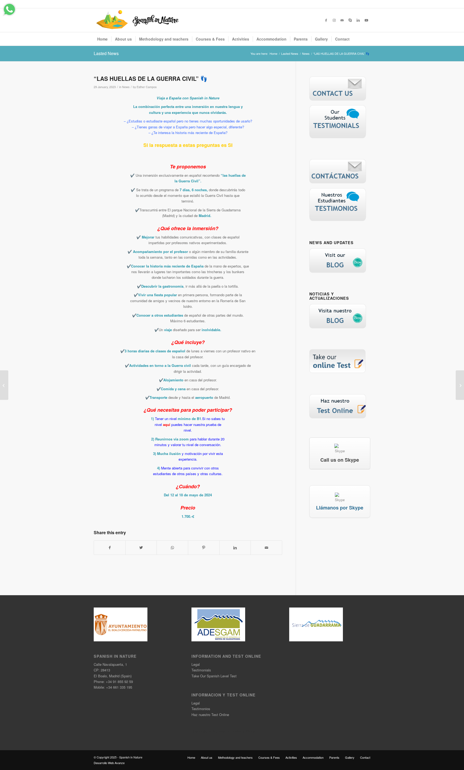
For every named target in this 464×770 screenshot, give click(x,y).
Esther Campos (147, 87)
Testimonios (200, 708)
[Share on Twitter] (141, 548)
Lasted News (106, 53)
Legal (195, 664)
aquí (166, 424)
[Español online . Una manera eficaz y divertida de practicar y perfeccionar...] (4, 385)
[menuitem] (102, 39)
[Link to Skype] (350, 20)
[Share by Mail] (266, 548)
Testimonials (201, 670)
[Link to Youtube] (366, 20)
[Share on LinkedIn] (235, 548)
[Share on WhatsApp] (172, 548)
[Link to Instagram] (334, 20)
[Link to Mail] (342, 20)
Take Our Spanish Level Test (214, 675)
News (125, 87)
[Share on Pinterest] (203, 548)
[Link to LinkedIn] (358, 20)
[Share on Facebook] (109, 548)
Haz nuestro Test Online (210, 714)
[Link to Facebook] (326, 20)
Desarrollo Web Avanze (109, 763)
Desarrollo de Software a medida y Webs (223, 731)
